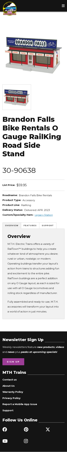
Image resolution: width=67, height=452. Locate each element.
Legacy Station (44, 215)
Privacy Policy (11, 398)
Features (30, 225)
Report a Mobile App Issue (19, 404)
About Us (8, 385)
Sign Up (13, 361)
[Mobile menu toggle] (63, 5)
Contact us (9, 379)
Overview (12, 225)
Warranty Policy (12, 391)
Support (48, 225)
